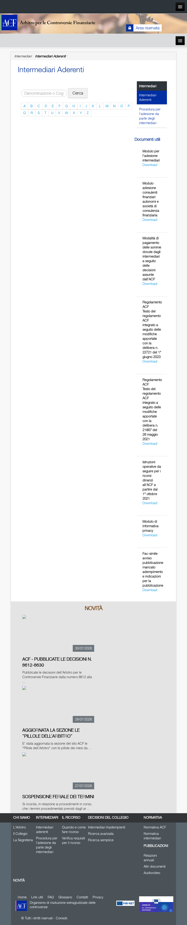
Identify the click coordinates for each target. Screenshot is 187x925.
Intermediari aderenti (44, 829)
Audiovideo (152, 873)
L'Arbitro (19, 827)
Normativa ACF (155, 827)
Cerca (78, 93)
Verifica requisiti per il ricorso (73, 840)
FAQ (51, 897)
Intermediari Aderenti (50, 56)
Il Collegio (20, 833)
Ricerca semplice (101, 840)
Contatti (82, 897)
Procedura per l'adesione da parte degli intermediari (150, 116)
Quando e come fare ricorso (74, 829)
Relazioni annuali (150, 857)
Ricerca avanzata (101, 833)
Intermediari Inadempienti (106, 827)
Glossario (65, 897)
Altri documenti (155, 866)
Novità (19, 880)
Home (22, 897)
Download (150, 165)
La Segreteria (23, 840)
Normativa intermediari (152, 835)
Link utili (37, 897)
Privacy (98, 897)
